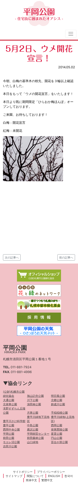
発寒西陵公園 (59, 429)
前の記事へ (66, 257)
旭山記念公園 (35, 395)
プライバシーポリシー (51, 471)
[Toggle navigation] (70, 34)
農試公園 (32, 429)
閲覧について (35, 476)
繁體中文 (47, 480)
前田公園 (8, 438)
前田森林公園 (35, 438)
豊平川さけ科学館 (14, 421)
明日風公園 (58, 395)
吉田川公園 (10, 446)
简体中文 (31, 480)
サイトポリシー (23, 471)
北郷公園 (56, 400)
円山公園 (56, 438)
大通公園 (8, 400)
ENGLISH (54, 476)
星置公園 (56, 433)
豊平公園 (8, 425)
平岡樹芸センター (38, 433)
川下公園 (32, 400)
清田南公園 (34, 404)
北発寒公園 (10, 404)
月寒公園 (32, 412)
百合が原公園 (59, 442)
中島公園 (32, 425)
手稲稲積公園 (59, 412)
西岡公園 (56, 425)
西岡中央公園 (11, 429)
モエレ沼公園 (11, 442)
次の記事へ (12, 257)
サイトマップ (14, 476)
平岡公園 (39, 14)
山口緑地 (32, 442)
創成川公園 (58, 404)
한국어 (68, 476)
